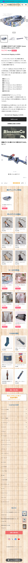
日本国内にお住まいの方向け (14, 123)
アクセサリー (4, 414)
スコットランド (4, 493)
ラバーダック (4, 457)
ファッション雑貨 (5, 409)
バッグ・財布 (4, 466)
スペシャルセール (5, 484)
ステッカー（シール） (5, 440)
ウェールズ (3, 497)
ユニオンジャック (5, 501)
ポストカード (4, 449)
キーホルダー (4, 436)
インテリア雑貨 (4, 418)
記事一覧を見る (14, 532)
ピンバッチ (3, 427)
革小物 (2, 475)
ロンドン (3, 488)
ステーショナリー (5, 453)
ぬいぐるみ (3, 462)
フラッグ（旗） (4, 471)
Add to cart (14, 119)
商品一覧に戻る (14, 390)
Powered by (12, 549)
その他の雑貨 (4, 479)
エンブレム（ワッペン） (6, 444)
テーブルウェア (4, 422)
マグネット (3, 431)
